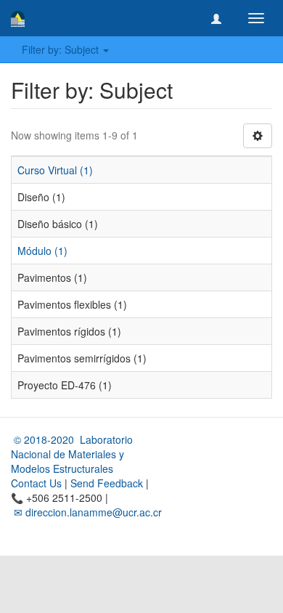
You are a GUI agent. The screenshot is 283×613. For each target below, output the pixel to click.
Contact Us (36, 483)
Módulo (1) (42, 250)
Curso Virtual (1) (55, 170)
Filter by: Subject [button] (62, 49)
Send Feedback (106, 483)
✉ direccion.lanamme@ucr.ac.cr (86, 512)
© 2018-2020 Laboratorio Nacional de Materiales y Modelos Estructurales (72, 454)
